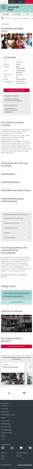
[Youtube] (21, 448)
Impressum (3, 452)
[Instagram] (3, 448)
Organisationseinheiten (13, 1)
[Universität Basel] (10, 7)
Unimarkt (3, 417)
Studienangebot (25, 18)
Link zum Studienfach (9, 237)
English (4, 1)
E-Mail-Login (4, 405)
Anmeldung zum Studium (16, 90)
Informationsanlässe (10, 108)
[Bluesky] (30, 448)
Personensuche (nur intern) (8, 414)
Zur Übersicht (5, 24)
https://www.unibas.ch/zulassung (13, 100)
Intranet (3, 438)
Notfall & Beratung (5, 423)
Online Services (5, 411)
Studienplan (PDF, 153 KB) (11, 228)
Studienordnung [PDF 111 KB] (11, 223)
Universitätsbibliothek (6, 429)
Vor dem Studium (16, 18)
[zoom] (16, 41)
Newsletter (19, 456)
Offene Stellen (4, 408)
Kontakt (3, 459)
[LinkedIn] (12, 448)
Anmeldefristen (9, 112)
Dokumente (20, 1)
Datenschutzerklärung (21, 452)
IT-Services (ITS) (5, 420)
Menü (27, 14)
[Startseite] (2, 18)
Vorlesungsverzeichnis (6, 432)
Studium (8, 18)
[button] (16, 169)
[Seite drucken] (24, 393)
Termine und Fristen (6, 426)
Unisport (3, 435)
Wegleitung (7, 232)
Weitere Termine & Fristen (11, 110)
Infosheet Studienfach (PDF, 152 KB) (13, 218)
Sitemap (3, 456)
